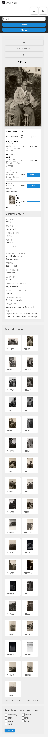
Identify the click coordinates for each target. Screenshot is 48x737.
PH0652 (10, 613)
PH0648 (28, 389)
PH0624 (10, 654)
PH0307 (28, 430)
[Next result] (24, 54)
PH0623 (28, 674)
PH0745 (28, 634)
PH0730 (28, 450)
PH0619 (10, 552)
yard (9, 724)
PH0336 (28, 654)
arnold (28, 714)
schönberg (12, 714)
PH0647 (10, 430)
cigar (27, 720)
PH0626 (28, 369)
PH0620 (28, 532)
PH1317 (28, 491)
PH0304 (10, 389)
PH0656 (28, 552)
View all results (23, 48)
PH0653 (10, 593)
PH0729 (10, 573)
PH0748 (10, 450)
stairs (10, 720)
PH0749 (10, 369)
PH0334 (28, 573)
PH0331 (28, 613)
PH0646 (28, 512)
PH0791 (10, 512)
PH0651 (10, 674)
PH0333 (28, 410)
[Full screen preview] (23, 96)
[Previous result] (24, 42)
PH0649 (10, 491)
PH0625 (10, 634)
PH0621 (10, 532)
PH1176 (28, 349)
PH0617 (28, 471)
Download (33, 175)
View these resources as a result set (22, 700)
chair (27, 717)
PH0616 (10, 695)
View (33, 185)
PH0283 (10, 410)
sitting (10, 717)
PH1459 (10, 349)
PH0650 (10, 471)
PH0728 (28, 593)
